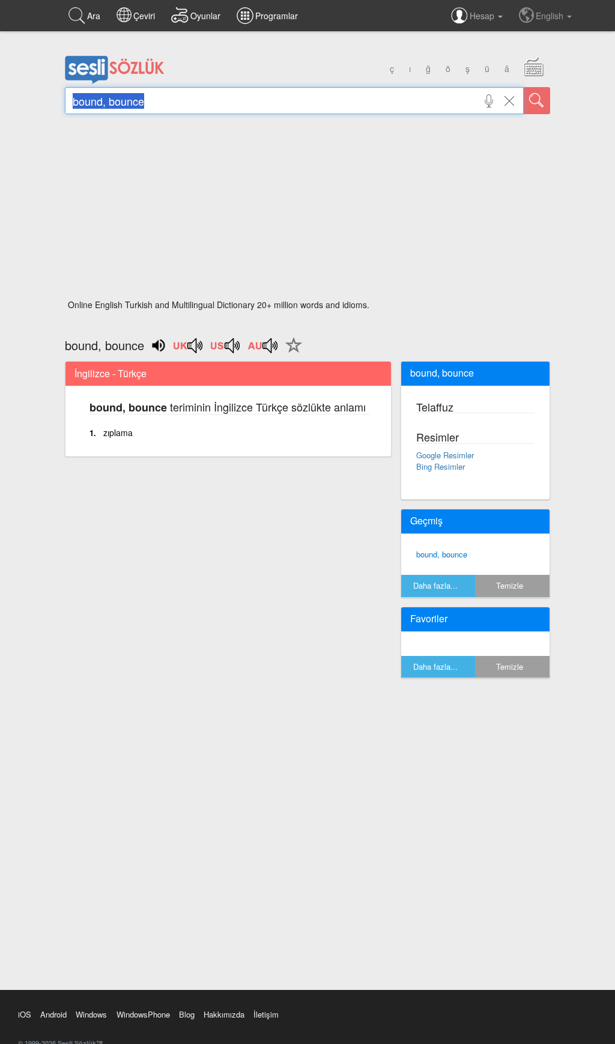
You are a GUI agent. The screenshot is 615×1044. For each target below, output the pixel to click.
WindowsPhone (143, 1014)
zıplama (118, 432)
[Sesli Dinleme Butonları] (188, 350)
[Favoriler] (291, 352)
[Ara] (537, 100)
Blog (187, 1014)
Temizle (509, 585)
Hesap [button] (483, 16)
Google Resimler (445, 455)
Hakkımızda (224, 1014)
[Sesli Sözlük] (115, 81)
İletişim (266, 1014)
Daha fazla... (435, 585)
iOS (24, 1014)
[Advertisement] (307, 210)
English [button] (551, 16)
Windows (91, 1014)
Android (53, 1014)
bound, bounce (441, 554)
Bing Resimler (440, 466)
